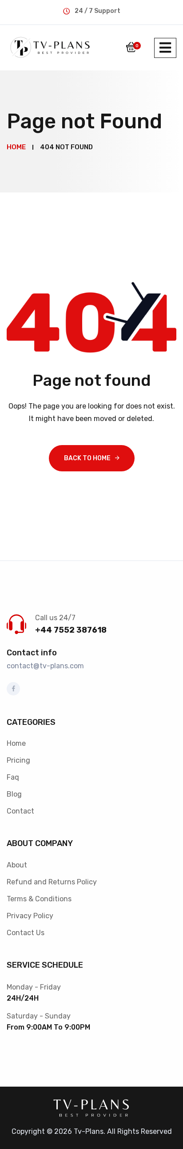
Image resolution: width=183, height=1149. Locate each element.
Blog (14, 794)
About (17, 865)
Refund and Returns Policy (52, 882)
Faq (13, 777)
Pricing (18, 760)
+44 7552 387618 (71, 630)
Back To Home (87, 458)
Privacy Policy (30, 916)
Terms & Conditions (39, 899)
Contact (20, 811)
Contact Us (25, 932)
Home (16, 743)
